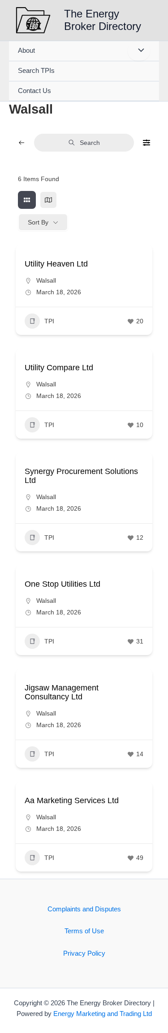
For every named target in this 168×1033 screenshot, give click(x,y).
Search (90, 142)
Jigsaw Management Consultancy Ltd (62, 692)
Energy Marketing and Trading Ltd (102, 1013)
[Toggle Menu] (139, 51)
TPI (49, 321)
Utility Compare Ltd (59, 367)
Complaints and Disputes (84, 909)
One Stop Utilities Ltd (62, 584)
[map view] (48, 200)
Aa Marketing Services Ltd (72, 800)
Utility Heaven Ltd (56, 263)
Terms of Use (84, 931)
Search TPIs (36, 70)
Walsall (46, 280)
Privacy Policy (84, 953)
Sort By (38, 222)
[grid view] (27, 200)
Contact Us (34, 90)
